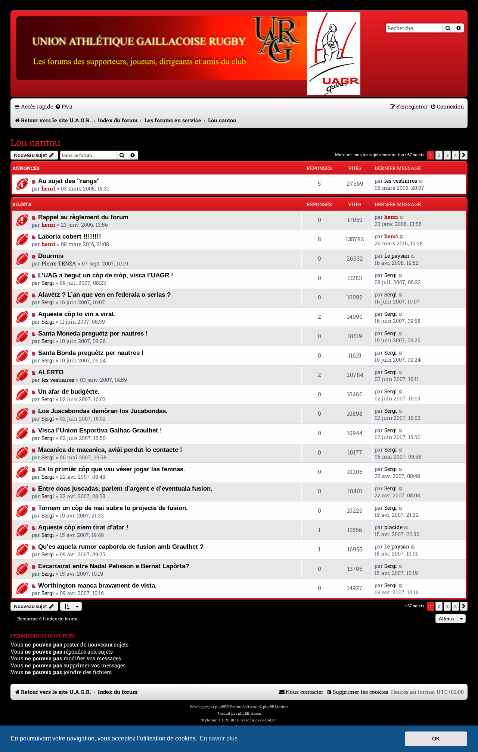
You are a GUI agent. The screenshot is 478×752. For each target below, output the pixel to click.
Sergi (47, 282)
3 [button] (447, 155)
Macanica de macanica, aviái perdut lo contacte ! (110, 449)
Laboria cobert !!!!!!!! (69, 236)
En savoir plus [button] (219, 738)
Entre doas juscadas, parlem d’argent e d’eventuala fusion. (125, 488)
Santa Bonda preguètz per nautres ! (91, 352)
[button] (464, 155)
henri (48, 188)
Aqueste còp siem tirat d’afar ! (83, 527)
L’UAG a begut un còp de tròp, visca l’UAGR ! (105, 275)
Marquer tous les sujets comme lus (369, 154)
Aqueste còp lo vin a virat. (77, 314)
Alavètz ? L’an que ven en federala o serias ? (104, 294)
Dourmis (50, 255)
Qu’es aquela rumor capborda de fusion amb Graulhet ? (121, 546)
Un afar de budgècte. (69, 391)
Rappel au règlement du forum (83, 217)
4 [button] (455, 155)
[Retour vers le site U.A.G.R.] (163, 47)
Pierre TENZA (58, 263)
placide (393, 527)
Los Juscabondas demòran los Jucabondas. (103, 411)
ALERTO (50, 372)
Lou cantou (35, 142)
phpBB (220, 706)
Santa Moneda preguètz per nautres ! (93, 333)
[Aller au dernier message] (421, 180)
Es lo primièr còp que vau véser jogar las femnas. (111, 469)
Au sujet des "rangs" (69, 181)
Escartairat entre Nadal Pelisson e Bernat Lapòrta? (113, 566)
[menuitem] (63, 106)
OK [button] (436, 739)
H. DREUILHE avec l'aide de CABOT (247, 720)
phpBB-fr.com (249, 713)
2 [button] (439, 155)
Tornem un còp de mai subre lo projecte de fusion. (113, 508)
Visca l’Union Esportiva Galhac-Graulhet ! (100, 430)
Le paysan (396, 255)
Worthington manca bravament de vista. (97, 585)
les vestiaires (400, 180)
